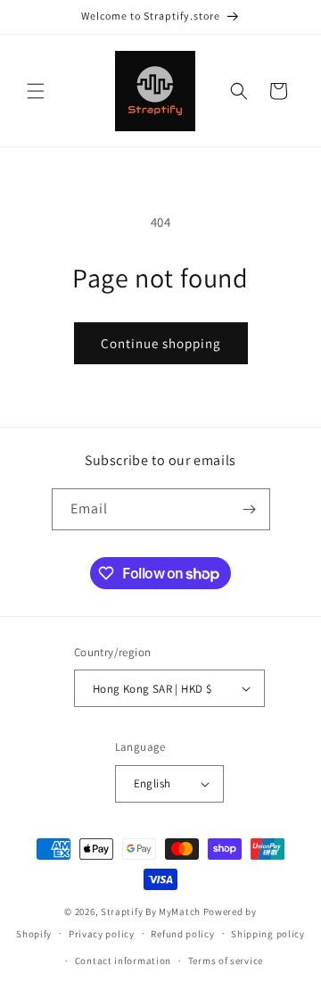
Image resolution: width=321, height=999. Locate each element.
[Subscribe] (249, 509)
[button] (35, 91)
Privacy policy (102, 934)
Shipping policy (268, 934)
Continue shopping (161, 343)
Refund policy (182, 934)
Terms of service (225, 960)
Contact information (123, 960)
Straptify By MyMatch (151, 911)
